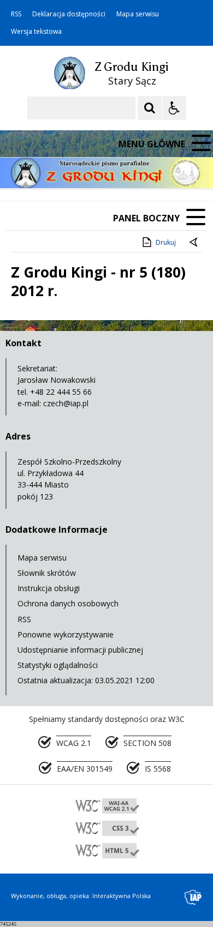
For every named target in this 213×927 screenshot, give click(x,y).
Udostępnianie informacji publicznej (80, 650)
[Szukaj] (150, 108)
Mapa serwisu (137, 14)
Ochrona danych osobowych (68, 603)
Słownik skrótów (46, 573)
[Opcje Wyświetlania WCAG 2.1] (174, 108)
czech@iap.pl (65, 403)
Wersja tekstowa (36, 31)
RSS (16, 14)
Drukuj (166, 242)
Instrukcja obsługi (48, 588)
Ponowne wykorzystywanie (65, 634)
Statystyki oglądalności (57, 665)
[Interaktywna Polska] (193, 897)
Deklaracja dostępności (68, 14)
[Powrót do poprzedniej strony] (194, 242)
